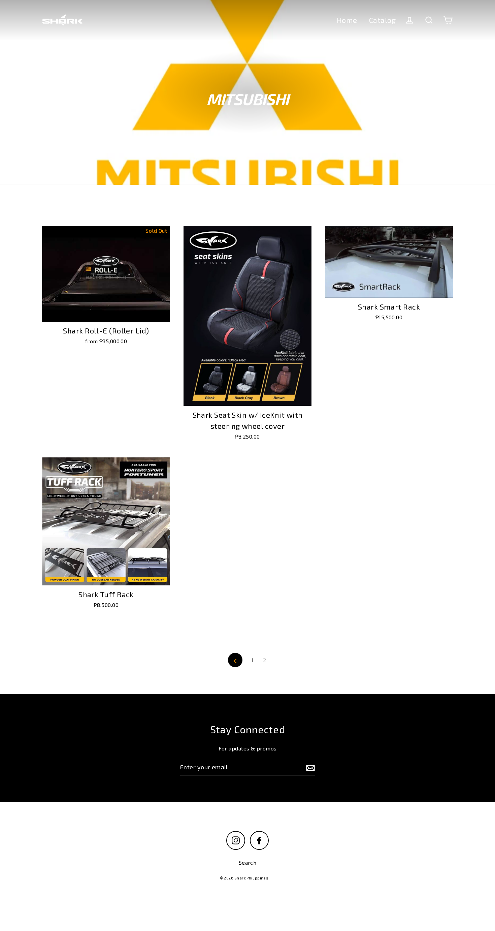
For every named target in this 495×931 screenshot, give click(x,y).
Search (248, 862)
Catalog (382, 19)
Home (347, 19)
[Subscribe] (309, 767)
